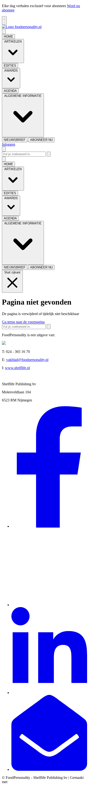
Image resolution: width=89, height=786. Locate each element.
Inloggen (8, 144)
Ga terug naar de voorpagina (23, 322)
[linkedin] (49, 693)
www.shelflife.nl (17, 368)
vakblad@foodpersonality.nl (27, 360)
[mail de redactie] (49, 769)
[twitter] (49, 605)
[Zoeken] (49, 154)
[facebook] (49, 526)
